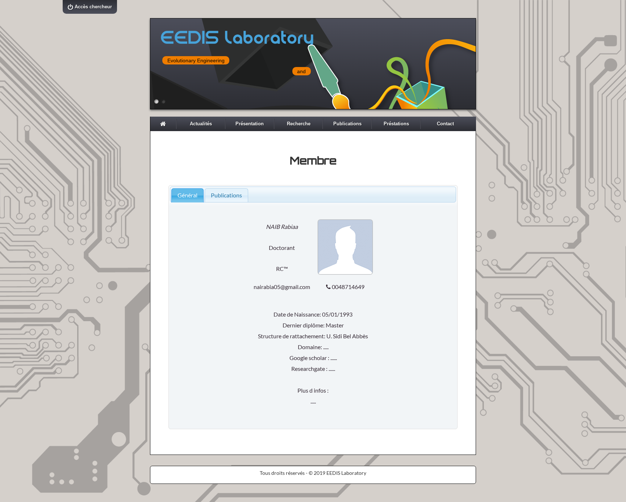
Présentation (249, 123)
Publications (347, 123)
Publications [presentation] (226, 195)
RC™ (282, 268)
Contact (445, 123)
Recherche (298, 123)
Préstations (396, 123)
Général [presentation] (187, 195)
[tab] (187, 195)
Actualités (201, 123)
